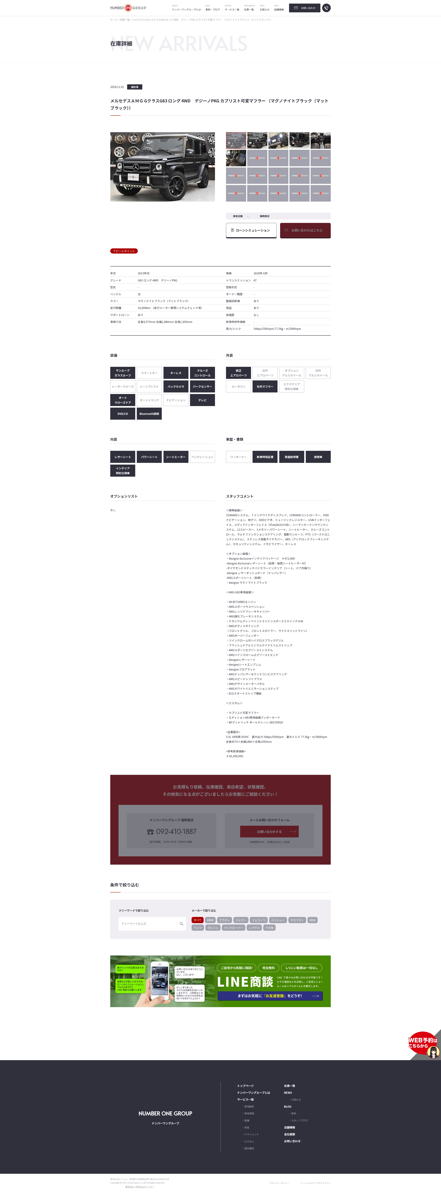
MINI (313, 920)
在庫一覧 (249, 7)
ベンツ (198, 928)
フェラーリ (259, 920)
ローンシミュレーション (253, 230)
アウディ (224, 920)
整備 (246, 1120)
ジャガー (240, 920)
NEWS (288, 1092)
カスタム (249, 1141)
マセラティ (297, 920)
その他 (269, 928)
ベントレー (278, 920)
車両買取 (249, 1113)
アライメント (251, 1134)
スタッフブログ (299, 1120)
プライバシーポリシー (279, 1183)
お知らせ (264, 7)
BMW (210, 920)
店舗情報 (279, 7)
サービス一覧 (232, 7)
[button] (212, 167)
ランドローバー (233, 928)
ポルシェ (212, 928)
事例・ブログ (213, 7)
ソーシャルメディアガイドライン (315, 1183)
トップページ (245, 1086)
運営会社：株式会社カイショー (139, 1186)
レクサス (254, 928)
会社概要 (289, 1134)
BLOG (287, 1106)
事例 (293, 1113)
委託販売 (249, 1148)
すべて (198, 920)
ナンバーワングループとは (186, 7)
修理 (246, 1127)
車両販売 (249, 1106)
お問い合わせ (292, 1141)
